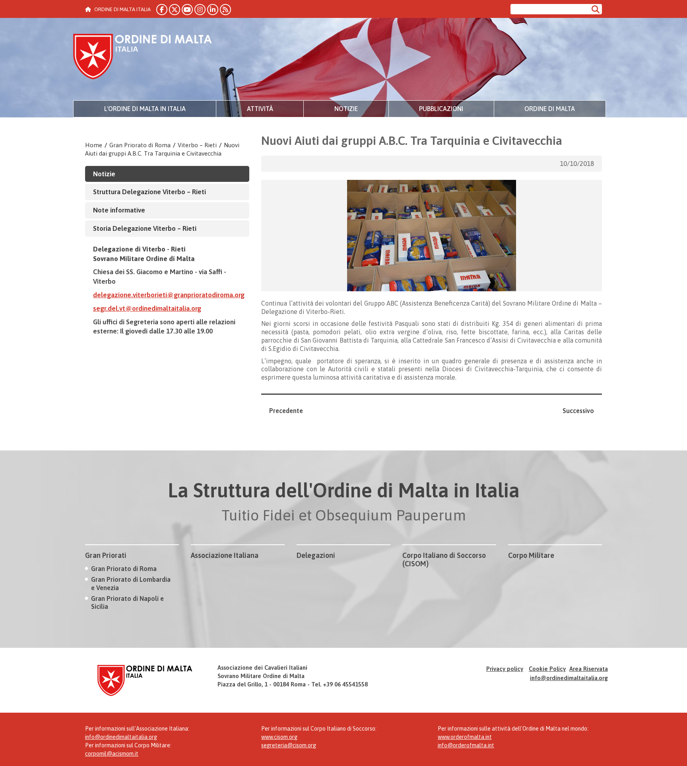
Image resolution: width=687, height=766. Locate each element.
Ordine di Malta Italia (142, 58)
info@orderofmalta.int (466, 745)
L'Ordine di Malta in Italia (145, 108)
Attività (260, 108)
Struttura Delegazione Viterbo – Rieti (149, 192)
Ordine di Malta (549, 108)
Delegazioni (316, 555)
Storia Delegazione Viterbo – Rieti (144, 228)
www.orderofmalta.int (465, 737)
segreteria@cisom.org (288, 745)
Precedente (286, 410)
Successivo (578, 410)
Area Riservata (588, 668)
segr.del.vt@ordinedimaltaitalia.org (147, 308)
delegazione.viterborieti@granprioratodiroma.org (169, 295)
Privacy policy (504, 668)
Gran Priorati (105, 555)
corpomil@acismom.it (111, 753)
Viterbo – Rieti (197, 145)
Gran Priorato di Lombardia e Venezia (131, 583)
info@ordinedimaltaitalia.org (569, 677)
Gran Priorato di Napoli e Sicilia (127, 602)
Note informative (119, 210)
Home (93, 145)
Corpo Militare (531, 555)
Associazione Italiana (224, 555)
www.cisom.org (279, 737)
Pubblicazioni (441, 108)
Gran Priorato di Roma (140, 145)
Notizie (346, 108)
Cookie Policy (547, 668)
